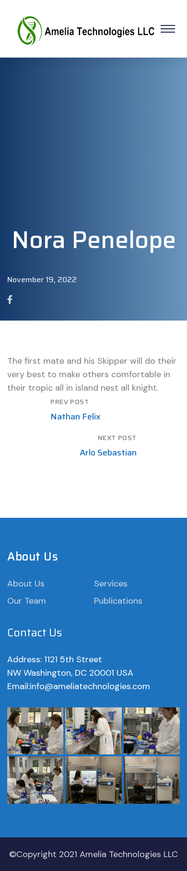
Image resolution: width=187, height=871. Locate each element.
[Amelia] (85, 28)
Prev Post (69, 401)
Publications (118, 601)
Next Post (117, 437)
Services (111, 583)
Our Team (26, 601)
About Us (26, 583)
